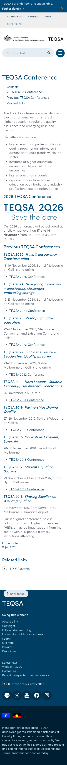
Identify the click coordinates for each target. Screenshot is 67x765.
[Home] (33, 38)
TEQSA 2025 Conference (27, 276)
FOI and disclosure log (16, 630)
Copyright (8, 626)
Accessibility (10, 621)
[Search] (49, 52)
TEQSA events (20, 569)
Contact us (9, 671)
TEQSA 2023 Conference (27, 344)
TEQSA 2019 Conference (26, 430)
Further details (11, 8)
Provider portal (14, 23)
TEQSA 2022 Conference (26, 374)
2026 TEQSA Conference (24, 92)
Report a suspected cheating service (25, 675)
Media (48, 16)
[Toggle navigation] (60, 53)
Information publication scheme (22, 634)
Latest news (10, 662)
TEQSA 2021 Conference (26, 400)
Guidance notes (15, 16)
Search (6, 638)
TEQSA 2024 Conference (27, 310)
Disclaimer (9, 651)
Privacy (7, 647)
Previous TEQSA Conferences (28, 98)
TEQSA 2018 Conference (26, 459)
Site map (8, 642)
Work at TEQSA (12, 666)
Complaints (33, 16)
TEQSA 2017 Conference (26, 489)
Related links (16, 103)
